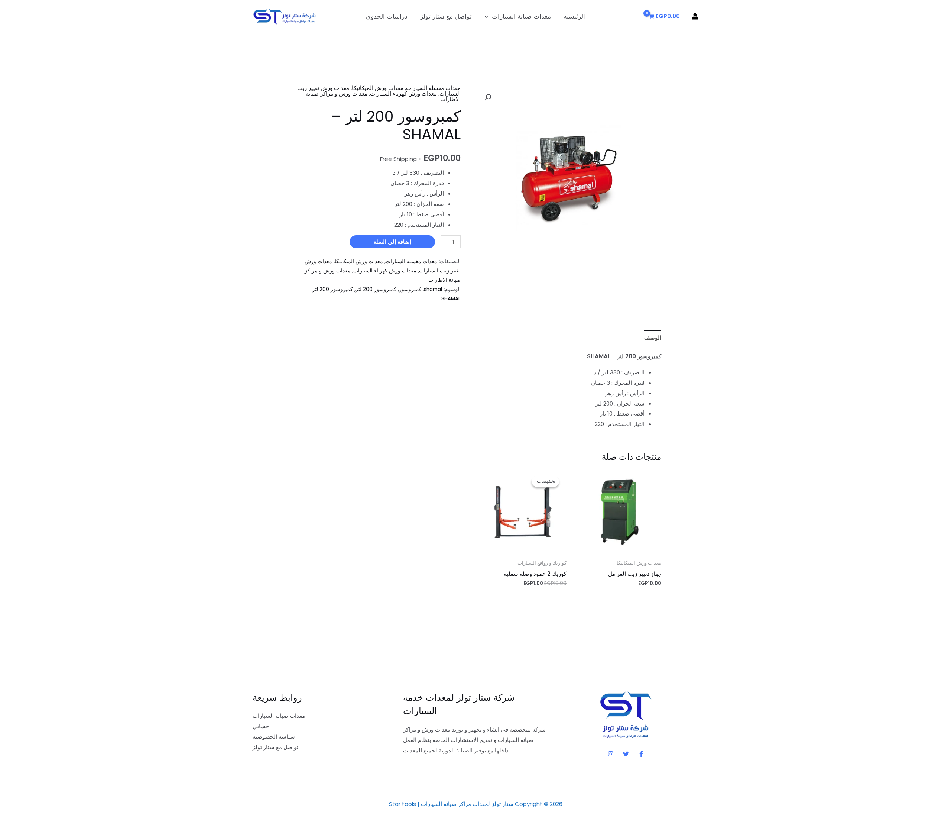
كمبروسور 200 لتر (376, 289)
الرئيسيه (574, 16)
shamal (433, 289)
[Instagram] (610, 754)
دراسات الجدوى (387, 16)
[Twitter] (626, 754)
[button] (487, 97)
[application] (488, 16)
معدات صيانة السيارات (521, 16)
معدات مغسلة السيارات (433, 88)
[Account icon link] (695, 16)
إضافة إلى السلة (392, 242)
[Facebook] (641, 754)
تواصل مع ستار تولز (446, 16)
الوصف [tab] (652, 338)
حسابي (261, 726)
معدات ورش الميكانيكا (377, 88)
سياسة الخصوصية (274, 736)
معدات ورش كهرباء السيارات (403, 93)
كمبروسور (410, 289)
